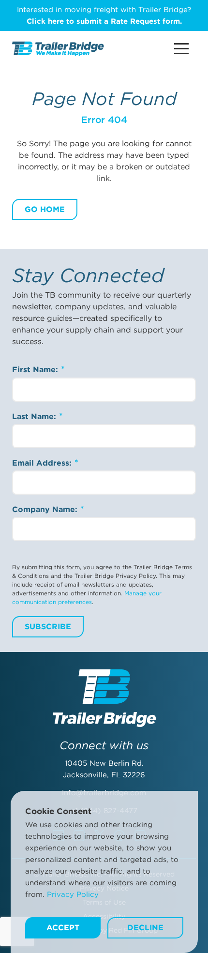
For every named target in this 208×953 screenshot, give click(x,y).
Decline (145, 927)
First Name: (36, 369)
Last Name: (35, 416)
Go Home (45, 209)
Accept (62, 927)
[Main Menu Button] (181, 48)
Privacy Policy (73, 894)
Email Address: (43, 463)
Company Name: (46, 509)
